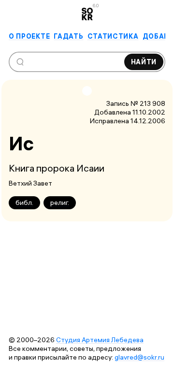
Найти (144, 62)
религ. (59, 202)
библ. (24, 202)
